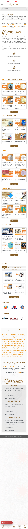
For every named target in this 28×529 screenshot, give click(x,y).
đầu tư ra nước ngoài (18, 24)
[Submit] (25, 8)
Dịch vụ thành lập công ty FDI (9, 334)
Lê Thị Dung (18, 372)
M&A (25, 24)
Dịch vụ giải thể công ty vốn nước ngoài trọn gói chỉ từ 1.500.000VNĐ (7, 107)
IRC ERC (16, 347)
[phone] (19, 526)
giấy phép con (5, 26)
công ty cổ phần (9, 339)
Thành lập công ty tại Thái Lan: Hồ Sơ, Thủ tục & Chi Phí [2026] (7, 129)
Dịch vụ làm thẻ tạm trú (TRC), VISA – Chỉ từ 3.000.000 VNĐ (6, 216)
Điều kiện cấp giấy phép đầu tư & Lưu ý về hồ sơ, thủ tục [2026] (19, 292)
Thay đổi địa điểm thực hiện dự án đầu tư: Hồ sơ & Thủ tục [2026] (19, 281)
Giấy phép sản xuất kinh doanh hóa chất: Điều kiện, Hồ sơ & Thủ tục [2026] (7, 164)
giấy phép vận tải (19, 350)
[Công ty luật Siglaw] (14, 4)
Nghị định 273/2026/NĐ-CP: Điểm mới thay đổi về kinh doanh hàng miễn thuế (7, 238)
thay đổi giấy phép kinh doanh (14, 341)
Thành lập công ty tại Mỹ (7, 141)
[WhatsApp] (8, 526)
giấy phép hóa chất (8, 347)
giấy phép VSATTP (15, 343)
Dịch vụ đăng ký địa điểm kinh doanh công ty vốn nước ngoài (20, 107)
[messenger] (25, 526)
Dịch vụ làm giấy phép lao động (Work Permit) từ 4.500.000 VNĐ (7, 202)
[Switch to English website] (8, 1)
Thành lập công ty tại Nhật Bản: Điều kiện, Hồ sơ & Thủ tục (20, 129)
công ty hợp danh (18, 339)
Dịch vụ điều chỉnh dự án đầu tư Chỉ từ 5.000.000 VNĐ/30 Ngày (7, 93)
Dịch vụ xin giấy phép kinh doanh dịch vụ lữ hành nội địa (7, 179)
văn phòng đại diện (19, 336)
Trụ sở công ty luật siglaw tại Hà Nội (18, 1)
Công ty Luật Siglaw (6, 22)
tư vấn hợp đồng (8, 354)
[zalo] (14, 526)
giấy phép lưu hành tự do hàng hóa (13, 348)
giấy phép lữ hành (9, 345)
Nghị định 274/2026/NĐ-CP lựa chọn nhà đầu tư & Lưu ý (8, 281)
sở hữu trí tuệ (16, 26)
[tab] (4, 267)
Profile (3, 1)
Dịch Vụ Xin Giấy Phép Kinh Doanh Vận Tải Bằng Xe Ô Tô (20, 179)
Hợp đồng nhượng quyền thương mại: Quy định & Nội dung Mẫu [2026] (20, 202)
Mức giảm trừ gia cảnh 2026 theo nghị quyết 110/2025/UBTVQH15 (20, 238)
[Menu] (2, 4)
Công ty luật (16, 436)
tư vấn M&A (8, 356)
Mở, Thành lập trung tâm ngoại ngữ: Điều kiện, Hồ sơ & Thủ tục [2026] (8, 292)
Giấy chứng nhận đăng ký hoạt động (10, 366)
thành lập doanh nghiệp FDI (8, 24)
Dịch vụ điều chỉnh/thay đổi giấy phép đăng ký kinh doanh (20, 93)
